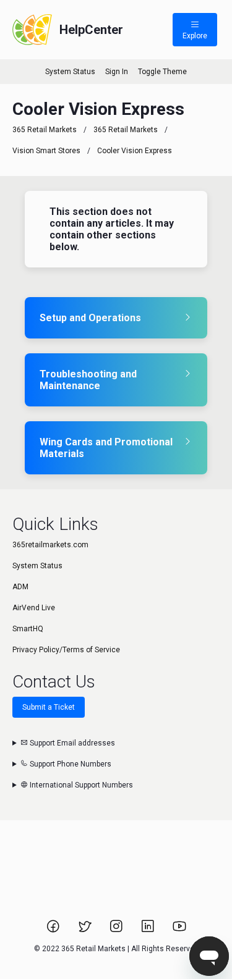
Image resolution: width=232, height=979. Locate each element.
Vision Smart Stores (46, 150)
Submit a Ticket (48, 707)
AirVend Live (33, 607)
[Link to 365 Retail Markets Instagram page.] (117, 930)
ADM (20, 586)
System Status (70, 71)
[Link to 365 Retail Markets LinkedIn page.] (149, 930)
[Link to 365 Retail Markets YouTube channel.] (179, 930)
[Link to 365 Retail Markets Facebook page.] (54, 930)
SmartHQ (27, 628)
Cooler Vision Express (134, 150)
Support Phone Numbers (69, 764)
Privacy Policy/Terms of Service (66, 649)
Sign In (116, 71)
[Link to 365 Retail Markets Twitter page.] (85, 930)
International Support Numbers (80, 785)
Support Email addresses (71, 743)
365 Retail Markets (44, 129)
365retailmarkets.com (50, 544)
